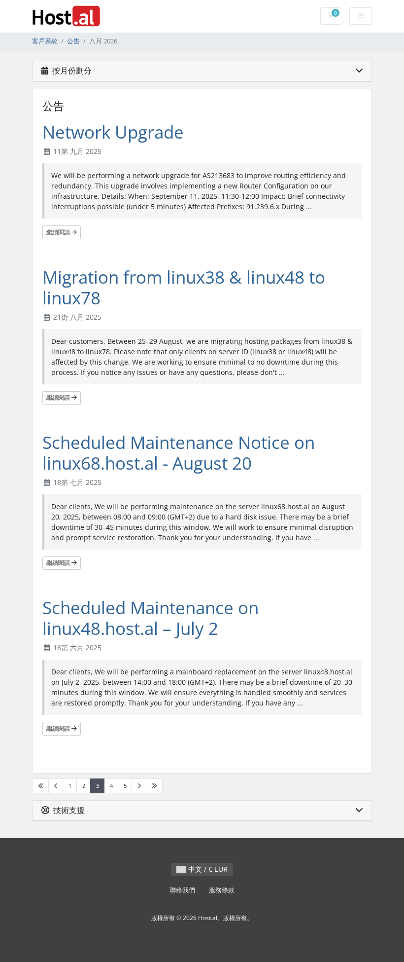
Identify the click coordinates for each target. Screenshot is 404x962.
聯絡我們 (182, 890)
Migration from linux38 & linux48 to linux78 (183, 287)
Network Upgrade (113, 132)
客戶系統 (45, 41)
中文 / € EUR (207, 869)
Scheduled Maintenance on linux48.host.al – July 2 (150, 618)
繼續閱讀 (58, 232)
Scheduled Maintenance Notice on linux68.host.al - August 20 (178, 453)
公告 (73, 41)
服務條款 (222, 890)
